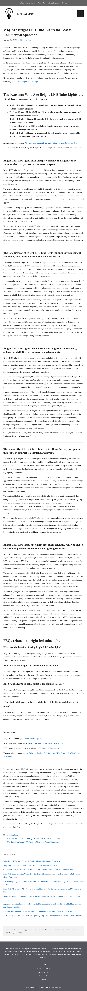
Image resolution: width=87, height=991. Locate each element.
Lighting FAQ (12, 834)
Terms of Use (42, 3)
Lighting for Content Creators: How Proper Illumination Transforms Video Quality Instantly (40, 911)
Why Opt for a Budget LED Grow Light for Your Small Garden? (50, 142)
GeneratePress (56, 987)
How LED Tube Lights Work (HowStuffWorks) (47, 743)
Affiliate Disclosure (54, 3)
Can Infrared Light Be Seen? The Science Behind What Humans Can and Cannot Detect (38, 869)
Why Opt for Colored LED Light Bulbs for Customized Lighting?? (34, 838)
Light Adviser (25, 14)
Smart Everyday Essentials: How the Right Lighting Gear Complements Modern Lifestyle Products (42, 915)
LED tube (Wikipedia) (33, 738)
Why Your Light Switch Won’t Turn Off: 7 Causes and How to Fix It (30, 865)
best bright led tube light (28, 81)
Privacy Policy (31, 3)
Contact (64, 3)
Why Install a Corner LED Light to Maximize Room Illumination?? (34, 842)
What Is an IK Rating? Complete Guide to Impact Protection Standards (31, 861)
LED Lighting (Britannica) (48, 748)
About (22, 3)
